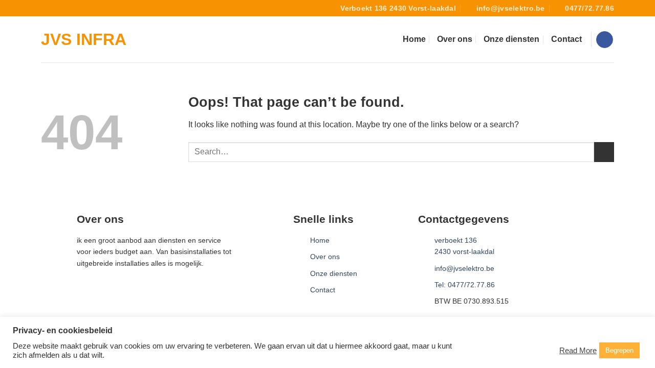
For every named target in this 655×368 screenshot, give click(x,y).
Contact (566, 39)
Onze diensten (511, 39)
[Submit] (604, 152)
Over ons (454, 39)
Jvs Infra (83, 39)
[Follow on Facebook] (604, 40)
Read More (578, 351)
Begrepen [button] (619, 350)
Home (414, 39)
